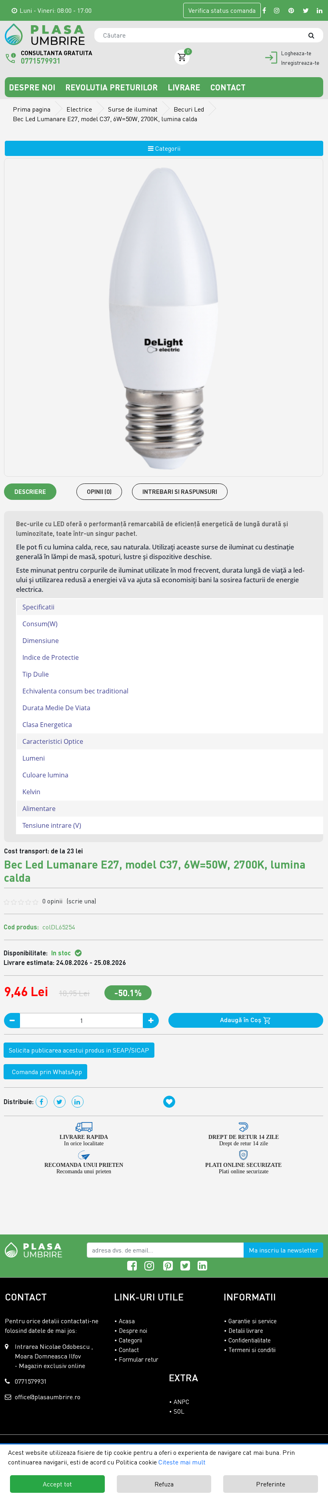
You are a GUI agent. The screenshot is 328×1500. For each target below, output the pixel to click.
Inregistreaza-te (300, 63)
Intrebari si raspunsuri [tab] (179, 491)
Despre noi (33, 87)
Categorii (167, 148)
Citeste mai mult (182, 1462)
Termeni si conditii (252, 1349)
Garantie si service (252, 1320)
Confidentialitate (249, 1340)
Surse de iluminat (133, 109)
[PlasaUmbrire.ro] (36, 1249)
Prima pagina (31, 109)
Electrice (79, 109)
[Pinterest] (291, 10)
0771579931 (41, 60)
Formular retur (138, 1359)
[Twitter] (306, 10)
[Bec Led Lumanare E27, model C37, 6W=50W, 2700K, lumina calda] (45, 34)
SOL (179, 1411)
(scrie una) (81, 901)
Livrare (185, 87)
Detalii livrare (245, 1330)
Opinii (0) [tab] (99, 491)
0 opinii (69, 901)
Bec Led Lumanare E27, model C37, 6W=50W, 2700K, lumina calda (105, 119)
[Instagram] (277, 10)
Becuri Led (189, 109)
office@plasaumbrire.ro (47, 1397)
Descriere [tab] (30, 491)
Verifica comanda (222, 10)
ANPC (181, 1401)
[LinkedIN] (320, 10)
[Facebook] (264, 10)
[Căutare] (315, 35)
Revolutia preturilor (112, 87)
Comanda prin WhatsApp (45, 1072)
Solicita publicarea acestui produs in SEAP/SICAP (79, 1050)
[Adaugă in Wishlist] (169, 1102)
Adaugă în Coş (241, 1019)
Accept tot (57, 1484)
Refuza (164, 1484)
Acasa (127, 1320)
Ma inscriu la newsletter (283, 1250)
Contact (228, 87)
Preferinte (270, 1484)
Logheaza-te (296, 53)
